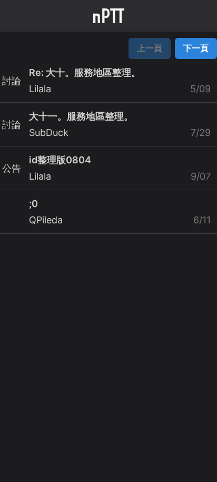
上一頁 (149, 48)
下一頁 (196, 48)
